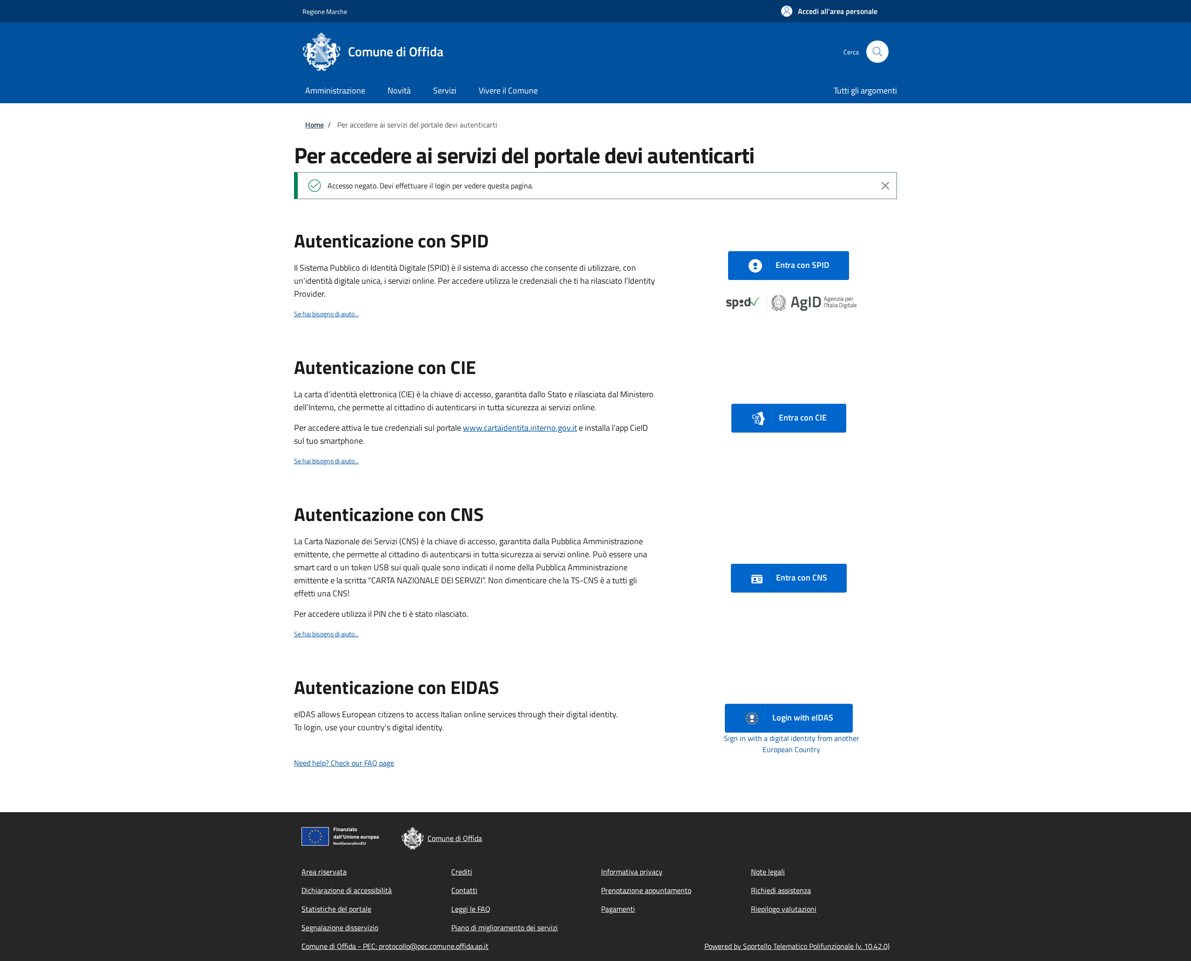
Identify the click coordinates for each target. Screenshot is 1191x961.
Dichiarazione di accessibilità (346, 890)
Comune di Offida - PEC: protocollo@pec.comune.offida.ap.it (394, 946)
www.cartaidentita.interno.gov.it (520, 427)
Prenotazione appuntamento (646, 890)
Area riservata (324, 871)
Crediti (461, 871)
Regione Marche (324, 11)
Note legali (768, 871)
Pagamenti (618, 908)
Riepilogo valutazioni (783, 908)
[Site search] (877, 51)
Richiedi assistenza (781, 890)
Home (314, 124)
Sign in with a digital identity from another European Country (791, 744)
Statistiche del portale (336, 908)
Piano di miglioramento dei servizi (504, 927)
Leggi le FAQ (470, 908)
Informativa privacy (631, 871)
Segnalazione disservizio (339, 927)
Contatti (464, 890)
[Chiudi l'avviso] (885, 185)
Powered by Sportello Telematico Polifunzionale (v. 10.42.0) (797, 946)
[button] (829, 11)
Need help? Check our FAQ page (344, 762)
